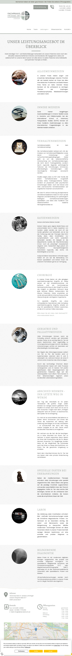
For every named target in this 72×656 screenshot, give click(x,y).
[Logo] (18, 16)
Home (29, 29)
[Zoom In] (6, 624)
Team (36, 29)
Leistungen (44, 29)
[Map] (36, 631)
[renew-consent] (2, 654)
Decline (36, 651)
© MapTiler (50, 639)
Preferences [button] (27, 647)
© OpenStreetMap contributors (60, 639)
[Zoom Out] (6, 627)
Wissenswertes (56, 29)
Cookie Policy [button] (57, 645)
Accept (50, 651)
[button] (36, 7)
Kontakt (67, 29)
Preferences (21, 651)
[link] (44, 30)
